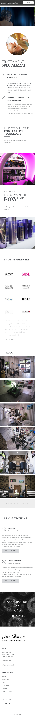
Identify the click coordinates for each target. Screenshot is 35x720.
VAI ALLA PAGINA (10, 551)
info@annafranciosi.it (8, 665)
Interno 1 (6, 478)
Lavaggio (6, 383)
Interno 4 (6, 406)
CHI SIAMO (5, 680)
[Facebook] (3, 704)
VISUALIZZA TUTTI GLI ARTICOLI (17, 503)
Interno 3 (6, 430)
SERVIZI (4, 682)
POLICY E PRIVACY (7, 691)
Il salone (5, 361)
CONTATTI (5, 688)
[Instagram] (9, 704)
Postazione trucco (9, 359)
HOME (4, 677)
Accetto (28, 2)
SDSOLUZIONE (17, 714)
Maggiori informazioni (13, 3)
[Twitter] (6, 704)
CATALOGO (5, 685)
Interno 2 (6, 454)
